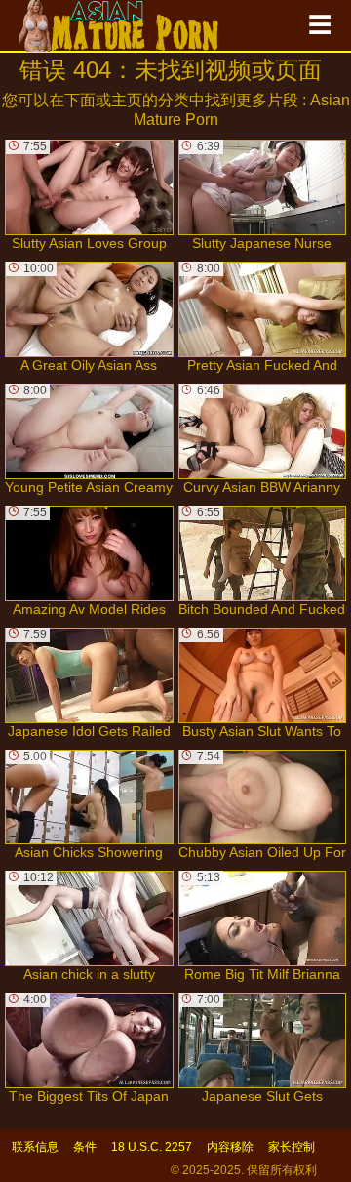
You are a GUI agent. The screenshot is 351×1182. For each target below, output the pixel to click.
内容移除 (230, 1147)
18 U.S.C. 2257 (151, 1147)
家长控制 (291, 1147)
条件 (85, 1147)
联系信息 (35, 1147)
